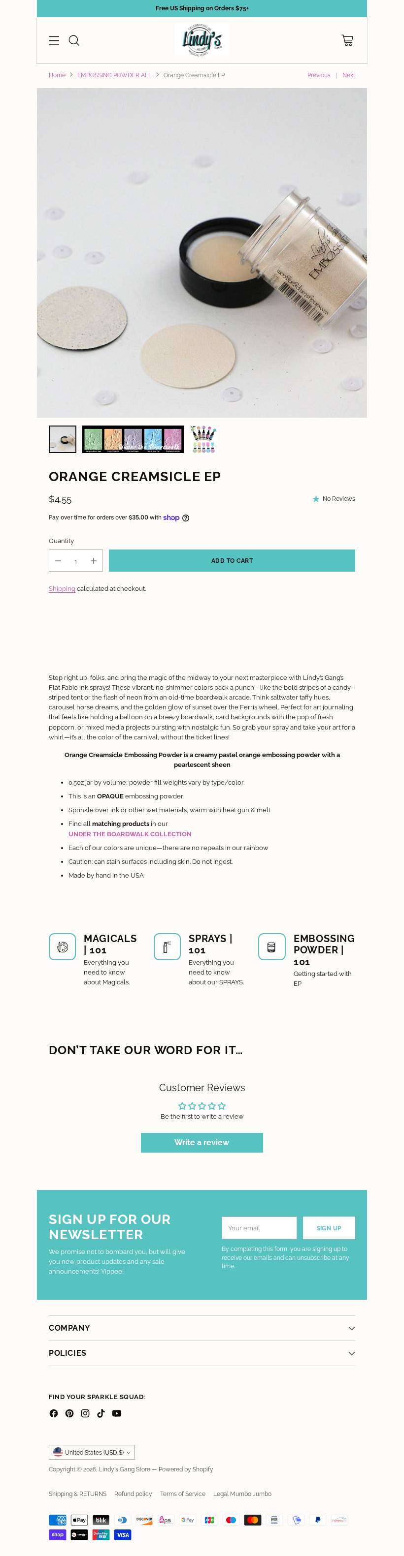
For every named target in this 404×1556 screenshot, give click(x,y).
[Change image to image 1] (62, 439)
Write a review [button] (201, 1142)
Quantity (61, 541)
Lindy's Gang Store (124, 1469)
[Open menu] (54, 40)
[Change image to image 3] (203, 439)
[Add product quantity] (93, 560)
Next (348, 75)
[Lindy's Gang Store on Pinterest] (69, 1414)
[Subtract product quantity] (58, 560)
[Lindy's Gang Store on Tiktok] (101, 1414)
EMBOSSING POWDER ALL (114, 75)
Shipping (62, 588)
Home (57, 75)
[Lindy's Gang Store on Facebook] (54, 1414)
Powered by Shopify (186, 1469)
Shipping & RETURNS (77, 1494)
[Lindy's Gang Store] (202, 40)
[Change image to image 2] (133, 439)
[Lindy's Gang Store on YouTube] (117, 1414)
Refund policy (133, 1494)
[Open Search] (74, 40)
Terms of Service (182, 1494)
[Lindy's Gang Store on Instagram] (85, 1414)
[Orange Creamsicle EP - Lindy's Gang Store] (202, 253)
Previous (319, 75)
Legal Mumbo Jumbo (242, 1494)
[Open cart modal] (347, 40)
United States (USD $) (94, 1452)
